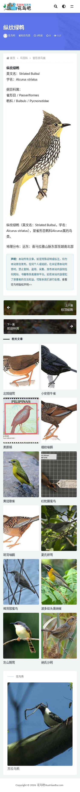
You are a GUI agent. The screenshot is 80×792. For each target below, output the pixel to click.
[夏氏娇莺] (59, 528)
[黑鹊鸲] (21, 420)
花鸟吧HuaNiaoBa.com (50, 785)
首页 (12, 58)
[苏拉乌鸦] (40, 724)
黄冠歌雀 (9, 501)
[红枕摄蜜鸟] (59, 474)
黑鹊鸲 (7, 447)
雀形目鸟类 (25, 36)
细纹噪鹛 (47, 447)
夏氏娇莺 (47, 555)
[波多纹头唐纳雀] (59, 582)
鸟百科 (24, 58)
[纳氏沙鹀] (59, 635)
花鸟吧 (11, 36)
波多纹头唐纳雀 (51, 608)
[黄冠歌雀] (21, 474)
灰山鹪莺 (9, 662)
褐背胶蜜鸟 (10, 608)
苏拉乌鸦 (13, 768)
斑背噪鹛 (9, 555)
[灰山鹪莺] (21, 635)
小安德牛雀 (48, 393)
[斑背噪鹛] (21, 528)
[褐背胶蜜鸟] (21, 582)
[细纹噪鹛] (59, 420)
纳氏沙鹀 (47, 662)
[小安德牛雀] (59, 366)
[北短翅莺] (21, 366)
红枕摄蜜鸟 (48, 501)
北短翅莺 (9, 393)
